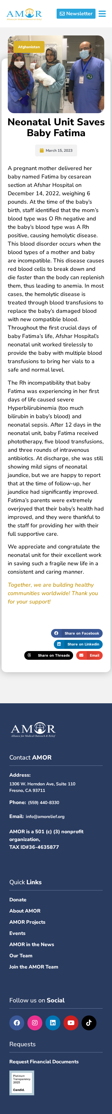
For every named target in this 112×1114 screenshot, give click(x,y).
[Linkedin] (52, 1022)
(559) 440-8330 (43, 803)
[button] (77, 14)
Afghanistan (29, 46)
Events (17, 933)
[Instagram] (34, 1022)
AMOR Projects (27, 922)
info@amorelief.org (45, 817)
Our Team (20, 955)
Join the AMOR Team (33, 967)
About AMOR (24, 911)
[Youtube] (70, 1022)
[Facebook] (16, 1022)
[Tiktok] (89, 1022)
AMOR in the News (31, 944)
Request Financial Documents (44, 1061)
